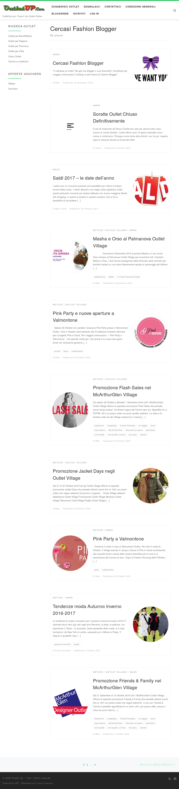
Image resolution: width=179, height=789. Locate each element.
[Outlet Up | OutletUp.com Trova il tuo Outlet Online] (24, 7)
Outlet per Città (16, 51)
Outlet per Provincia (18, 46)
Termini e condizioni (18, 61)
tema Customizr (45, 783)
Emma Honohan (63, 651)
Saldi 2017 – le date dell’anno (83, 177)
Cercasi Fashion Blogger (78, 63)
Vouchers (13, 88)
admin (98, 148)
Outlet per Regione (17, 41)
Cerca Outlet (14, 56)
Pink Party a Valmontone (118, 538)
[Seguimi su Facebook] (175, 779)
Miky (57, 83)
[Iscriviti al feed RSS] (170, 779)
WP (17, 783)
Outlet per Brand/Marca (20, 36)
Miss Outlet (61, 209)
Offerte (11, 83)
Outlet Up (17, 778)
